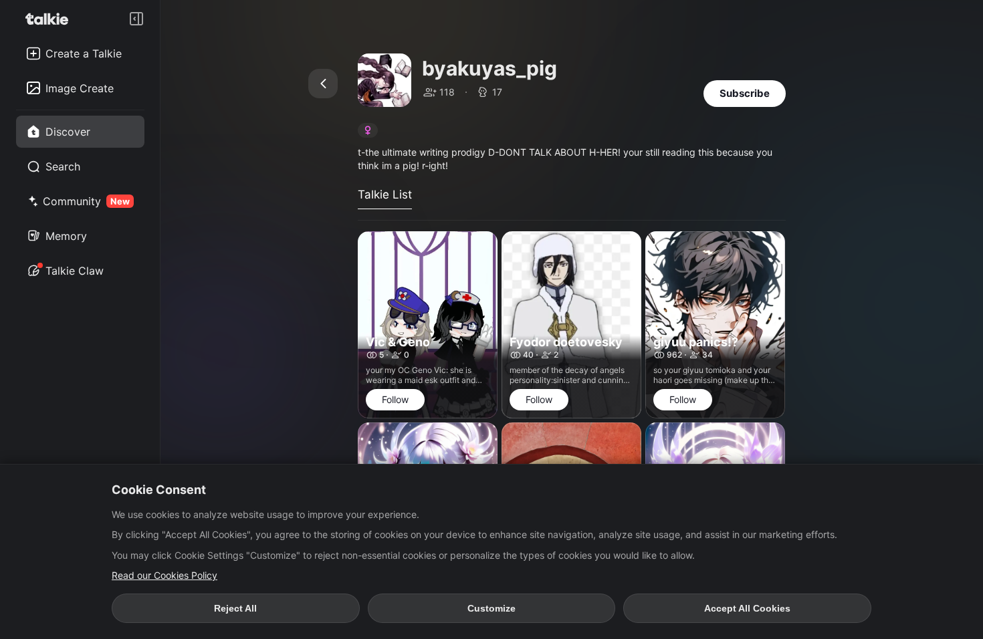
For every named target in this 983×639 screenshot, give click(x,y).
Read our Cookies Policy (164, 575)
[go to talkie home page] (51, 19)
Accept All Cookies (747, 608)
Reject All (235, 608)
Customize (491, 608)
